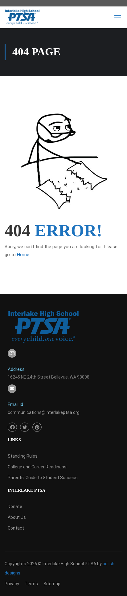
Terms (31, 583)
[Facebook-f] (12, 427)
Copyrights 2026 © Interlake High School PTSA (51, 563)
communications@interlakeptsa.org (44, 412)
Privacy (12, 583)
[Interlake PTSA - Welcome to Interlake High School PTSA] (22, 19)
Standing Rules (23, 456)
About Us (17, 517)
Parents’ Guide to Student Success (43, 477)
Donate (15, 506)
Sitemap (51, 583)
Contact (16, 528)
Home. (23, 254)
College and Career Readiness (37, 466)
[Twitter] (24, 427)
